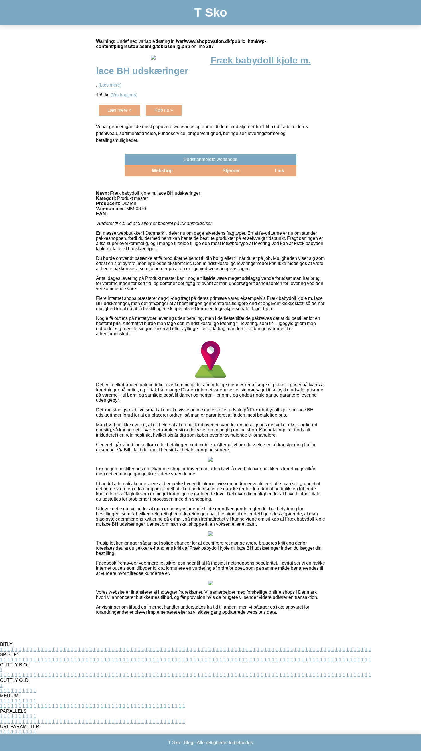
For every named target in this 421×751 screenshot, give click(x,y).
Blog (188, 742)
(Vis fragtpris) (124, 94)
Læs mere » (119, 110)
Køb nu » (163, 110)
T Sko (210, 12)
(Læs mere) (109, 85)
